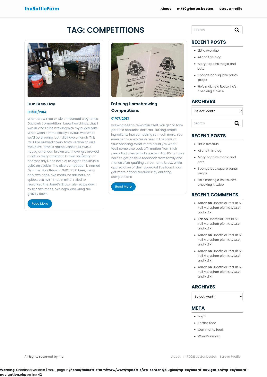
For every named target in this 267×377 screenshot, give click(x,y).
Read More (39, 203)
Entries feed (207, 323)
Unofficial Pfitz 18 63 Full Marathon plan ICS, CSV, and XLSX (220, 208)
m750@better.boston (195, 8)
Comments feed (210, 329)
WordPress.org (209, 336)
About (165, 8)
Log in (202, 316)
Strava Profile (230, 8)
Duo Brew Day (41, 104)
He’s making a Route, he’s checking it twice (217, 88)
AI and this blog (209, 57)
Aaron (202, 203)
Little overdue (208, 50)
